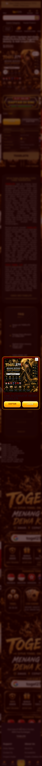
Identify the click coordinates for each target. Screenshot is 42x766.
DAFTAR (12, 404)
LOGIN (30, 404)
